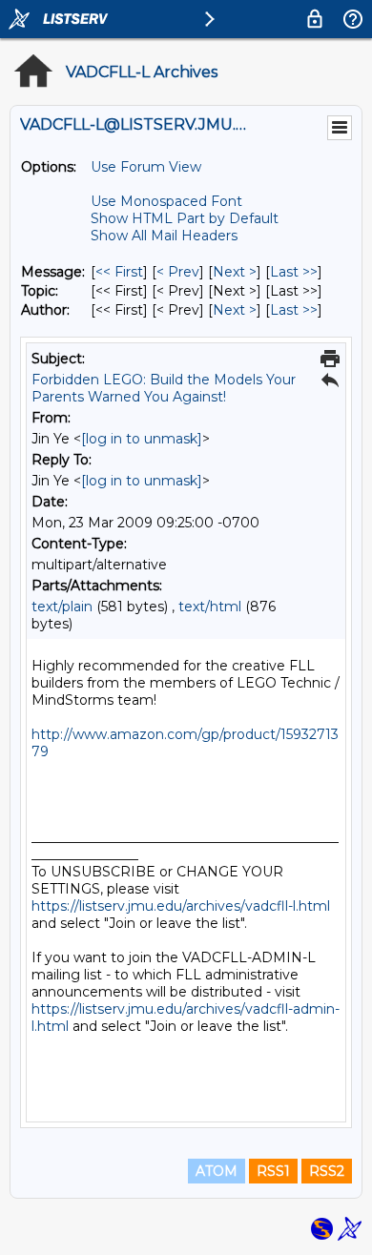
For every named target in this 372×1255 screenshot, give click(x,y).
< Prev (177, 271)
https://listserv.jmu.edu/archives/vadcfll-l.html (180, 906)
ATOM (217, 1171)
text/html (209, 606)
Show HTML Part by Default (185, 218)
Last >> (294, 271)
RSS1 (273, 1171)
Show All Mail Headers (164, 235)
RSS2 (326, 1171)
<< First (119, 271)
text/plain (62, 606)
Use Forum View (146, 166)
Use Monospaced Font (166, 201)
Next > (235, 271)
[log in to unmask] (141, 438)
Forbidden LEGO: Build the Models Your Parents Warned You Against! (163, 388)
